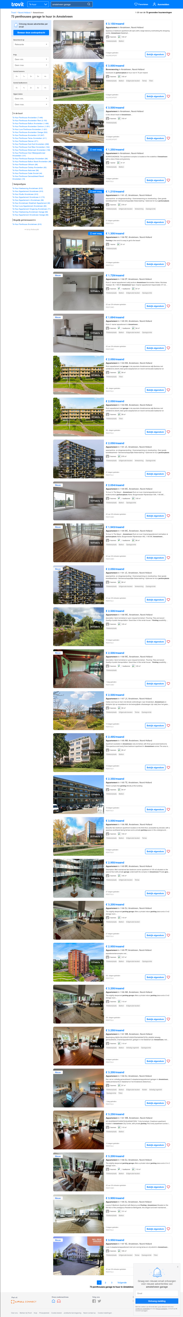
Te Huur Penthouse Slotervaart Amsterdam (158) (31, 150)
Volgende (122, 1282)
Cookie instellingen (105, 1313)
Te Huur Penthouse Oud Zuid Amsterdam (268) (30, 144)
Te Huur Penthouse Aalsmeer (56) (25, 170)
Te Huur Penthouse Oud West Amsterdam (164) (31, 147)
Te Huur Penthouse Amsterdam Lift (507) (28, 135)
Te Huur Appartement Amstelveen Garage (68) (30, 214)
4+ (45, 76)
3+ (38, 76)
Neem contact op (89, 1313)
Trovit (13, 12)
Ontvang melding (157, 1301)
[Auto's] (59, 1301)
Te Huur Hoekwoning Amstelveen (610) (27, 188)
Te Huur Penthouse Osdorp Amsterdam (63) (29, 167)
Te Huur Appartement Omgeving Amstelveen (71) (31, 209)
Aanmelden (163, 4)
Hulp (35, 1313)
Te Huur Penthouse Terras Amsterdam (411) (29, 138)
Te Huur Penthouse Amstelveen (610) (27, 224)
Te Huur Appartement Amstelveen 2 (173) (28, 197)
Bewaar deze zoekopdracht (31, 32)
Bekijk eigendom (155, 54)
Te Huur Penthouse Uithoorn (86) (25, 164)
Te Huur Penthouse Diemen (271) (25, 141)
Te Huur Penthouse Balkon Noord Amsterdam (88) (31, 161)
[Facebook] (94, 1301)
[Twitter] (99, 1301)
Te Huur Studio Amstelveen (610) (25, 194)
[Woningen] (54, 1301)
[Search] (88, 4)
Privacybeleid (44, 1313)
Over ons (14, 1313)
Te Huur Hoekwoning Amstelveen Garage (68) (30, 212)
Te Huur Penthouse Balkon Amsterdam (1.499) (30, 123)
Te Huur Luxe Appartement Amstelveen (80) (29, 206)
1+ (24, 76)
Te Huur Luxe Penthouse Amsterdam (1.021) (29, 129)
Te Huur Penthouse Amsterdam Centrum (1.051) (31, 126)
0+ (17, 76)
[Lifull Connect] (23, 1302)
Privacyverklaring (161, 1308)
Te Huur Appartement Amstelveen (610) (27, 191)
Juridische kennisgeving (72, 1313)
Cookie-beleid (56, 1313)
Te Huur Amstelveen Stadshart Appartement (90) (31, 203)
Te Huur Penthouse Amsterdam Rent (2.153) (29, 120)
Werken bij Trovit (26, 1313)
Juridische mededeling (142, 1308)
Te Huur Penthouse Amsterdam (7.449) (27, 117)
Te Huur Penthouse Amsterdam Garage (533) (29, 132)
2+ (31, 76)
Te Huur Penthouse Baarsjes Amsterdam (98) (30, 158)
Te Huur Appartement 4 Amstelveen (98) (28, 200)
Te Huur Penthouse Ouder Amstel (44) (27, 173)
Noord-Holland (24, 12)
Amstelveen (38, 12)
